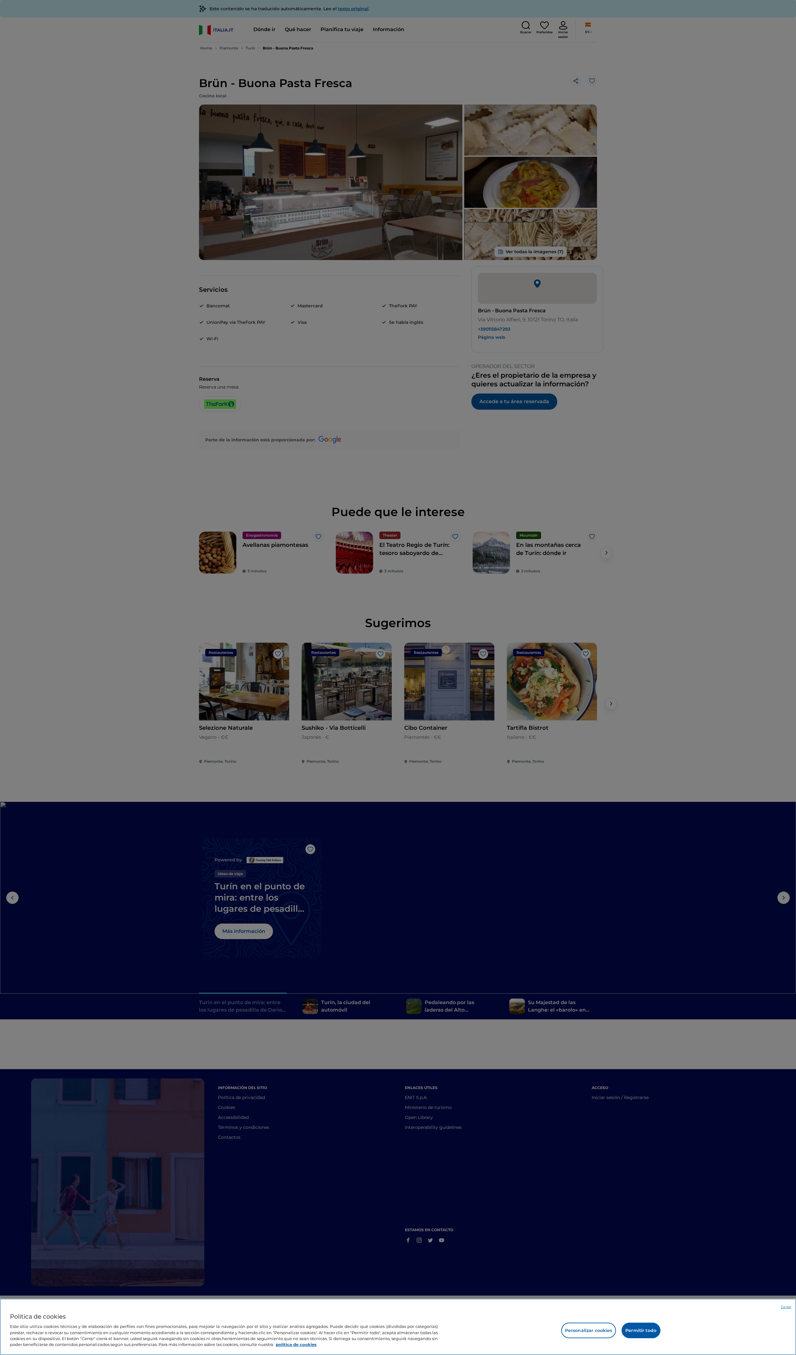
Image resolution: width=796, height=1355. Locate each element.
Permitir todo (640, 1330)
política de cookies (296, 1344)
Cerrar (786, 1307)
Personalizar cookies (588, 1330)
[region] (398, 1327)
